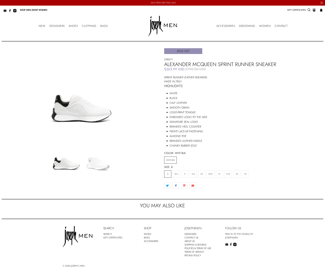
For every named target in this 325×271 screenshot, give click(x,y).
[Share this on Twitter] (167, 185)
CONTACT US (191, 237)
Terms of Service (194, 252)
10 (201, 174)
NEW (42, 26)
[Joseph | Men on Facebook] (10, 11)
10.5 (210, 174)
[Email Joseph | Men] (5, 11)
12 (237, 174)
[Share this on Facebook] (176, 185)
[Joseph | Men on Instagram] (15, 11)
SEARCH (107, 234)
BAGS (104, 26)
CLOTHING (89, 26)
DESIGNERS (57, 26)
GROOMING (247, 26)
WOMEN (265, 26)
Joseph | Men (78, 265)
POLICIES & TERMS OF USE (198, 248)
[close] (321, 3)
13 (245, 174)
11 (219, 174)
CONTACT (281, 26)
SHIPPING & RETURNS (195, 244)
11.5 (228, 174)
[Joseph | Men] (162, 26)
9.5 (193, 174)
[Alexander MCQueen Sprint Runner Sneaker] (81, 90)
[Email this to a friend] (193, 185)
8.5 (176, 174)
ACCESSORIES (225, 26)
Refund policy (193, 255)
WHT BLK (170, 160)
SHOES (73, 26)
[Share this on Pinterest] (184, 185)
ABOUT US (190, 241)
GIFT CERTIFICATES (296, 10)
